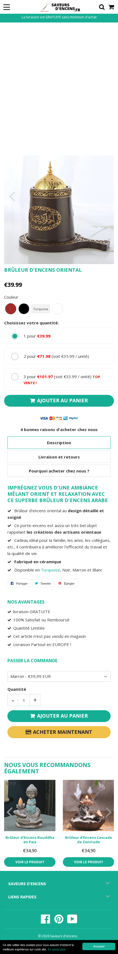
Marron (10, 308)
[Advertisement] (59, 88)
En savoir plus (57, 949)
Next (109, 196)
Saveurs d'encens (63, 936)
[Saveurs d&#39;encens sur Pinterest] (59, 921)
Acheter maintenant (62, 732)
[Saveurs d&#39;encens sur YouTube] (72, 921)
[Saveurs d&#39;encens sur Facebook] (46, 921)
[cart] (111, 7)
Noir (23, 308)
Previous (8, 196)
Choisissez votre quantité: (31, 322)
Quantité (16, 689)
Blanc (57, 308)
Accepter (99, 946)
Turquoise (40, 309)
